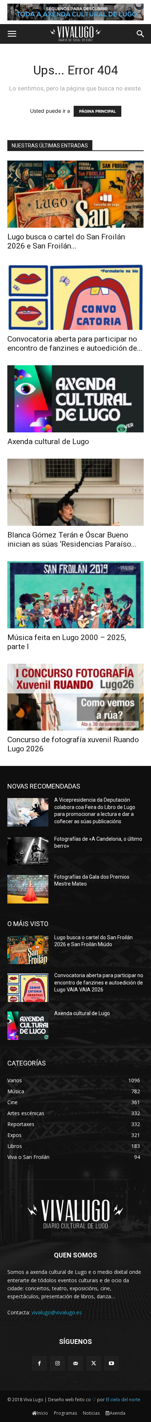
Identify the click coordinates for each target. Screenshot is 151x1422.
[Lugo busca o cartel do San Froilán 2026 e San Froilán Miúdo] (75, 194)
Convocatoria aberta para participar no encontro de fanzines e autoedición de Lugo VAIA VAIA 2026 (98, 982)
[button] (11, 34)
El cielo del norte (123, 1399)
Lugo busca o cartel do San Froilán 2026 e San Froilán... (66, 241)
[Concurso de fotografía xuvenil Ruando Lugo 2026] (75, 697)
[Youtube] (111, 1363)
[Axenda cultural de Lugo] (75, 398)
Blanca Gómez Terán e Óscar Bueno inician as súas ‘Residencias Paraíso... (72, 539)
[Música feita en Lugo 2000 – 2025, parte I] (75, 594)
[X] (93, 1363)
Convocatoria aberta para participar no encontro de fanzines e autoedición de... (75, 343)
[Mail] (75, 1363)
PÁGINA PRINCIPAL (97, 111)
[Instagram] (57, 1363)
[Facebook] (39, 1363)
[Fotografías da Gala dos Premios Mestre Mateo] (27, 889)
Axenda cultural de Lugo (48, 441)
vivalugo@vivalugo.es (57, 1312)
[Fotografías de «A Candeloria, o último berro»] (27, 851)
